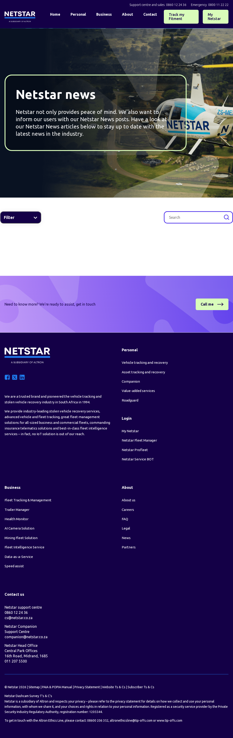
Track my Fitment (176, 17)
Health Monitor (16, 519)
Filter (9, 217)
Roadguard (130, 400)
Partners (129, 547)
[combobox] (198, 217)
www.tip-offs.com (169, 720)
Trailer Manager (17, 510)
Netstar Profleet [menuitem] (135, 450)
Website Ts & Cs (113, 687)
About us (128, 500)
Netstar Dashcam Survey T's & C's (28, 696)
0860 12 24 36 (176, 5)
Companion (131, 381)
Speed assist (14, 566)
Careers (128, 510)
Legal (126, 528)
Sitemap (34, 687)
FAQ (125, 519)
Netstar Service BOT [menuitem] (138, 459)
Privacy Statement (87, 687)
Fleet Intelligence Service (24, 547)
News (126, 538)
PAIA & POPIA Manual (57, 687)
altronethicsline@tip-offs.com (131, 720)
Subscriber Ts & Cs (141, 687)
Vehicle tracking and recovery (145, 362)
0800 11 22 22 (218, 5)
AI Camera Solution (19, 528)
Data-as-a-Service (19, 557)
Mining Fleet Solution (21, 538)
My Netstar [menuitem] (130, 431)
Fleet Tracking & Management (28, 500)
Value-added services (138, 391)
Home (55, 14)
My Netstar (214, 17)
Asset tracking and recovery (143, 372)
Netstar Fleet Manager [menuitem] (139, 440)
